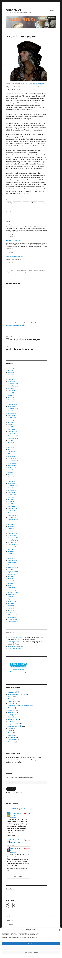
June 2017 (11, 578)
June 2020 (11, 499)
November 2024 (13, 386)
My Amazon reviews (14, 648)
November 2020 (13, 488)
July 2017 (10, 576)
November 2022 (13, 438)
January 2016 (12, 617)
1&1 (14, 889)
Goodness (11, 710)
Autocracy (17, 272)
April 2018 (11, 556)
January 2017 (12, 590)
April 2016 (11, 610)
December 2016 (13, 592)
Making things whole (14, 726)
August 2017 (12, 574)
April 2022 (11, 449)
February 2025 (12, 379)
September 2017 (13, 572)
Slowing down (10, 920)
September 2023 (13, 415)
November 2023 (13, 411)
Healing (10, 715)
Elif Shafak (13, 817)
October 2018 (12, 542)
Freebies (10, 708)
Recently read (18, 808)
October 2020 (12, 490)
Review (10, 733)
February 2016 (12, 615)
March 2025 (12, 377)
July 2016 (11, 603)
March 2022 (12, 452)
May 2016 (11, 608)
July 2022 (11, 442)
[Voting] (27, 230)
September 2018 (13, 544)
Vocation (11, 742)
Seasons (10, 735)
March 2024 (12, 402)
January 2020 (12, 510)
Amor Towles (13, 852)
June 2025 (11, 370)
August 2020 (12, 495)
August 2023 (12, 418)
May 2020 (11, 501)
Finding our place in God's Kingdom (19, 705)
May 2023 (11, 424)
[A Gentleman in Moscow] (8, 849)
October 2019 (12, 517)
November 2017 (13, 567)
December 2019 (13, 513)
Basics (10, 696)
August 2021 (12, 467)
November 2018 (13, 540)
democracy (23, 272)
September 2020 (13, 492)
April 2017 (11, 583)
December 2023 (13, 408)
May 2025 (11, 372)
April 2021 (11, 476)
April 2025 (11, 374)
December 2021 (13, 458)
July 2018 (11, 549)
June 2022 (11, 445)
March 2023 (11, 429)
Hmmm (10, 717)
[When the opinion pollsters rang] (27, 260)
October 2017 (12, 569)
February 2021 (12, 481)
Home (8, 916)
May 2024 (11, 397)
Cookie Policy (31, 956)
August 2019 (12, 522)
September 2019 (13, 519)
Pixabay (42, 83)
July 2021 (11, 470)
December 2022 (13, 436)
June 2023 (11, 422)
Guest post (11, 712)
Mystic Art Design (33, 83)
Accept (31, 943)
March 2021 (11, 479)
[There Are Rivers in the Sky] (8, 814)
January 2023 (12, 433)
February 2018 (12, 560)
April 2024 (11, 399)
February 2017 (12, 587)
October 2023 (12, 413)
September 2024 (13, 390)
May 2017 (11, 581)
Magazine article (13, 724)
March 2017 (11, 585)
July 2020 (11, 497)
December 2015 (13, 619)
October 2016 (12, 596)
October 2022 (12, 440)
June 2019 (11, 526)
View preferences (31, 952)
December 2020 (13, 485)
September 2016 (13, 599)
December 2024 (13, 384)
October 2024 (12, 388)
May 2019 (11, 529)
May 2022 (11, 447)
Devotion (11, 703)
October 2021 (12, 463)
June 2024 (11, 395)
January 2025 (12, 381)
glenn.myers (11, 270)
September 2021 (13, 465)
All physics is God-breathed (17, 694)
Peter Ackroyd (14, 844)
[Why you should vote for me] (27, 246)
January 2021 (12, 483)
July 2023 (11, 420)
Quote (10, 730)
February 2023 (12, 431)
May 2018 (11, 553)
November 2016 (13, 594)
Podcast (10, 728)
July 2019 (11, 524)
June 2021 (11, 472)
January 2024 (12, 406)
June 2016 (11, 606)
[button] (59, 930)
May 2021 (11, 474)
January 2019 (12, 535)
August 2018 (12, 547)
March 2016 (11, 612)
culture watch (28, 270)
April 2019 (11, 531)
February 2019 (12, 533)
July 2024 (11, 393)
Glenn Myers (13, 9)
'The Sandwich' (13, 692)
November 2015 (13, 621)
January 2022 (12, 456)
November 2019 (13, 515)
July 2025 (11, 368)
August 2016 (12, 601)
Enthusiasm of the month (16, 637)
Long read (11, 721)
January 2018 (12, 563)
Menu (52, 11)
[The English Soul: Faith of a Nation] (8, 841)
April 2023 (11, 427)
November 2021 (13, 461)
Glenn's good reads (14, 642)
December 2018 (13, 538)
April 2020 (11, 504)
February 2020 (12, 508)
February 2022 (12, 454)
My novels (9, 924)
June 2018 (11, 551)
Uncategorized (12, 739)
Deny (31, 948)
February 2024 (12, 404)
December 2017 (13, 565)
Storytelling (12, 737)
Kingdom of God (36, 270)
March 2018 (11, 558)
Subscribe (11, 789)
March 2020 (12, 506)
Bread (10, 699)
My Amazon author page (16, 646)
